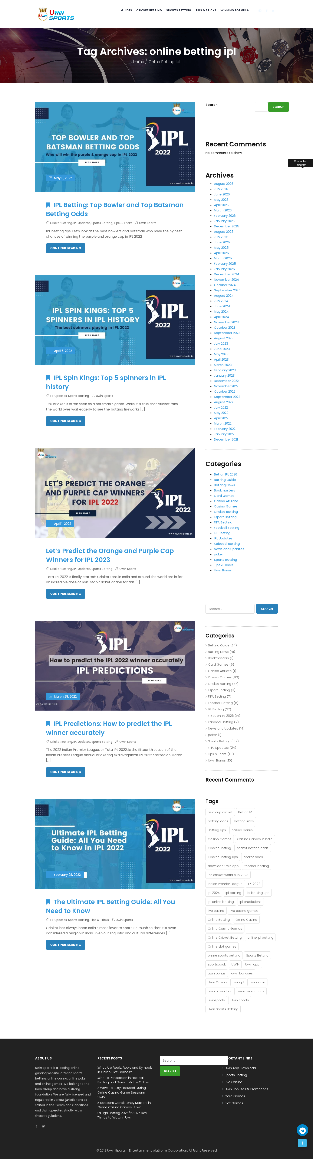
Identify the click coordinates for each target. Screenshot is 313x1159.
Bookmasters (224, 490)
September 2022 (227, 397)
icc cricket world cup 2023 (228, 875)
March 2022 (222, 423)
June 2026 (222, 194)
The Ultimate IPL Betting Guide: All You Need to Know (110, 906)
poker (218, 554)
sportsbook (217, 964)
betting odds (218, 821)
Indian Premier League (225, 884)
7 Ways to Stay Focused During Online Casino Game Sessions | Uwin (122, 1092)
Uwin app (252, 964)
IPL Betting (222, 533)
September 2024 (227, 290)
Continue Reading (65, 248)
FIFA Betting (223, 522)
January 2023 (224, 375)
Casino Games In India (255, 839)
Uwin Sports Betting (223, 1009)
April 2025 (221, 253)
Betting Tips (217, 830)
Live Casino (233, 1082)
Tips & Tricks (205, 10)
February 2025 (225, 263)
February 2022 (224, 428)
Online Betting (219, 919)
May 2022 (221, 412)
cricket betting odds (252, 848)
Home (138, 61)
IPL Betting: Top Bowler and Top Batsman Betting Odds (115, 209)
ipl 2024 (214, 892)
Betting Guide (225, 479)
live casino (216, 910)
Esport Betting (225, 517)
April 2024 (221, 317)
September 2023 (227, 333)
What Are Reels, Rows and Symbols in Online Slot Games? (125, 1069)
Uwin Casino (217, 982)
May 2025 (221, 247)
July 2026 (221, 189)
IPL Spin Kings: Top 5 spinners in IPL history (106, 382)
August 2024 (224, 295)
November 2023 (226, 322)
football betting (256, 866)
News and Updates (229, 549)
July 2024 (221, 301)
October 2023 (224, 327)
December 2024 (226, 274)
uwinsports (216, 1000)
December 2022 (226, 381)
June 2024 (222, 306)
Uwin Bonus (223, 570)
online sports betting (224, 955)
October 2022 (224, 391)
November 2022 (226, 386)
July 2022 (221, 407)
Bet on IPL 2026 (225, 474)
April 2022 (221, 418)
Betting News (224, 485)
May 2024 (221, 311)
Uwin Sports (147, 223)
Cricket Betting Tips (223, 857)
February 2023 (225, 370)
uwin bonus (216, 973)
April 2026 (221, 205)
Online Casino (246, 919)
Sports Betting (178, 10)
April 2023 (221, 359)
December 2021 (226, 439)
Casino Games (226, 506)
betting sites (244, 821)
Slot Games (234, 1103)
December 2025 (226, 226)
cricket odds (253, 857)
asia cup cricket (220, 812)
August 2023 (223, 338)
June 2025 (222, 242)
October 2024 (225, 285)
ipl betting (233, 892)
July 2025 (221, 237)
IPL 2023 (254, 884)
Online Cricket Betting (225, 937)
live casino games (244, 910)
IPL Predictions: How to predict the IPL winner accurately (109, 728)
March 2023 (223, 365)
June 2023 (222, 349)
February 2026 (225, 215)
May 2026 (221, 199)
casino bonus (242, 830)
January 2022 (224, 434)
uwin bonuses (242, 973)
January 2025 (224, 269)
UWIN (235, 964)
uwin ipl (238, 982)
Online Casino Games (225, 928)
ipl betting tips (258, 892)
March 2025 (223, 258)
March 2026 (223, 210)
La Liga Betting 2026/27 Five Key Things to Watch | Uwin (122, 1115)
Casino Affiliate (226, 501)
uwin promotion (220, 991)
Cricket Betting (149, 10)
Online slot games (222, 946)
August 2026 (223, 183)
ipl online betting (221, 901)
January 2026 (224, 221)
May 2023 (221, 354)
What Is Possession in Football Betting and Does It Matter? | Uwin (124, 1079)
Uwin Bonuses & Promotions (246, 1089)
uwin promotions (251, 991)
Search (211, 105)
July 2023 (221, 343)
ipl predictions (250, 901)
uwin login (257, 982)
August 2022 (223, 402)
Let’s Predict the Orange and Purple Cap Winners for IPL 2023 (110, 555)
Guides (126, 10)
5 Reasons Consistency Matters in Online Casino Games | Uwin (124, 1104)
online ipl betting (260, 937)
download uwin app (223, 866)
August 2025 (224, 231)
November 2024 (226, 279)
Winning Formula (235, 10)
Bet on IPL (245, 812)
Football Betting (226, 527)
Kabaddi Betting (227, 543)
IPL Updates (81, 223)
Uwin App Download (240, 1068)
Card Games (224, 495)
